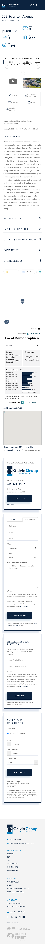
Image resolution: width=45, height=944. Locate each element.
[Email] (34, 5)
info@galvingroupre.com (22, 844)
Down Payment (13, 749)
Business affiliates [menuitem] (15, 892)
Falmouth (9, 450)
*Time (9, 553)
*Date (9, 544)
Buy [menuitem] (8, 857)
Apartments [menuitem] (12, 864)
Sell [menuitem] (9, 860)
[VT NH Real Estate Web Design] (25, 937)
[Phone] (31, 5)
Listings (14, 447)
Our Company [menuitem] (13, 870)
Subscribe (19, 695)
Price (9, 740)
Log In (13, 912)
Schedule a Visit (30, 519)
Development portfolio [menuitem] (17, 889)
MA (20, 447)
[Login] (37, 5)
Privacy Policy (24, 606)
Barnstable (28, 447)
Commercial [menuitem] (12, 867)
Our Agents (10, 504)
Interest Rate (12, 758)
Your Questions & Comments (18, 562)
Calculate (19, 772)
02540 (18, 450)
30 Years (12, 733)
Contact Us (19, 498)
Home (5, 447)
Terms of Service (16, 625)
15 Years (22, 733)
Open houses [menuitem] (13, 882)
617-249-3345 (16, 484)
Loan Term (11, 728)
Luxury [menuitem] (10, 885)
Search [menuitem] (10, 854)
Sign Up (21, 912)
